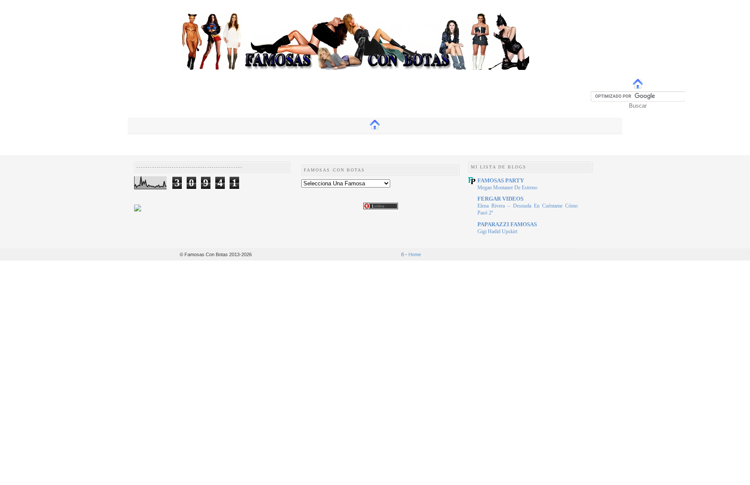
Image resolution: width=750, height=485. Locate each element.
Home (414, 254)
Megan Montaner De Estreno (507, 188)
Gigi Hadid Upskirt (497, 231)
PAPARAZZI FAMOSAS (507, 224)
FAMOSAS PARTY (500, 180)
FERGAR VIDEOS (500, 198)
